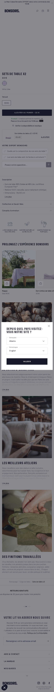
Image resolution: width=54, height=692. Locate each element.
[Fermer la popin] (49, 326)
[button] (4, 687)
